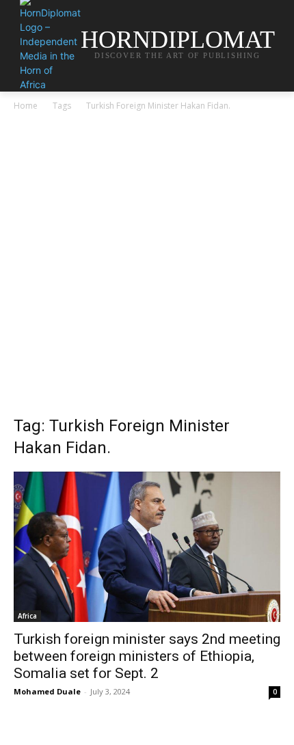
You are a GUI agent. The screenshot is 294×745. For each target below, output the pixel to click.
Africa (27, 616)
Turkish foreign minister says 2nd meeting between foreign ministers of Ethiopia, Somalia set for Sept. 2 (147, 656)
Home (26, 105)
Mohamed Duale (47, 691)
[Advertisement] (147, 267)
